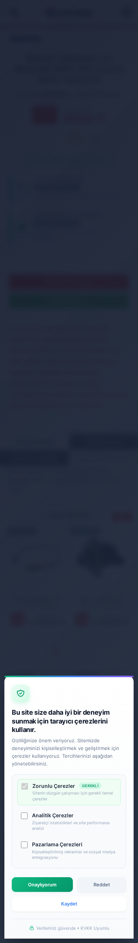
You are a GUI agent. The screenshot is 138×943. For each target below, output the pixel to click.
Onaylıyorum (42, 884)
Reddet (101, 884)
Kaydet (69, 904)
